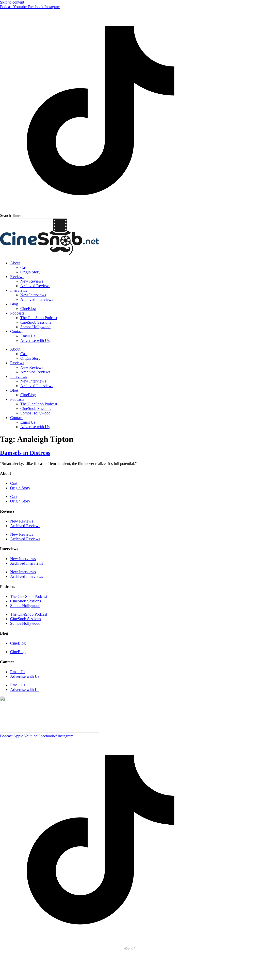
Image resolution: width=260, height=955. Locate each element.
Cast (23, 267)
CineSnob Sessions (35, 322)
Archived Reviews (35, 286)
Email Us (27, 336)
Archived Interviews (36, 299)
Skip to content (12, 2)
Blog (14, 304)
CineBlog (28, 308)
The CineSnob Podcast (38, 318)
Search (5, 215)
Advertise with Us (35, 340)
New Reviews (31, 281)
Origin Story (30, 272)
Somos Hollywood (35, 327)
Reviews (17, 276)
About (15, 263)
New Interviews (33, 295)
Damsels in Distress (25, 452)
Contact (16, 331)
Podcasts (17, 313)
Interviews (18, 290)
